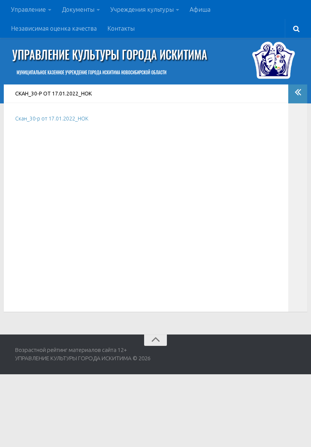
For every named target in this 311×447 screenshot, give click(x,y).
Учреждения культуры (142, 9)
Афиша (200, 9)
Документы (78, 9)
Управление (28, 9)
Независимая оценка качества (54, 28)
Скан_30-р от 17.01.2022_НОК (51, 119)
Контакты (121, 28)
